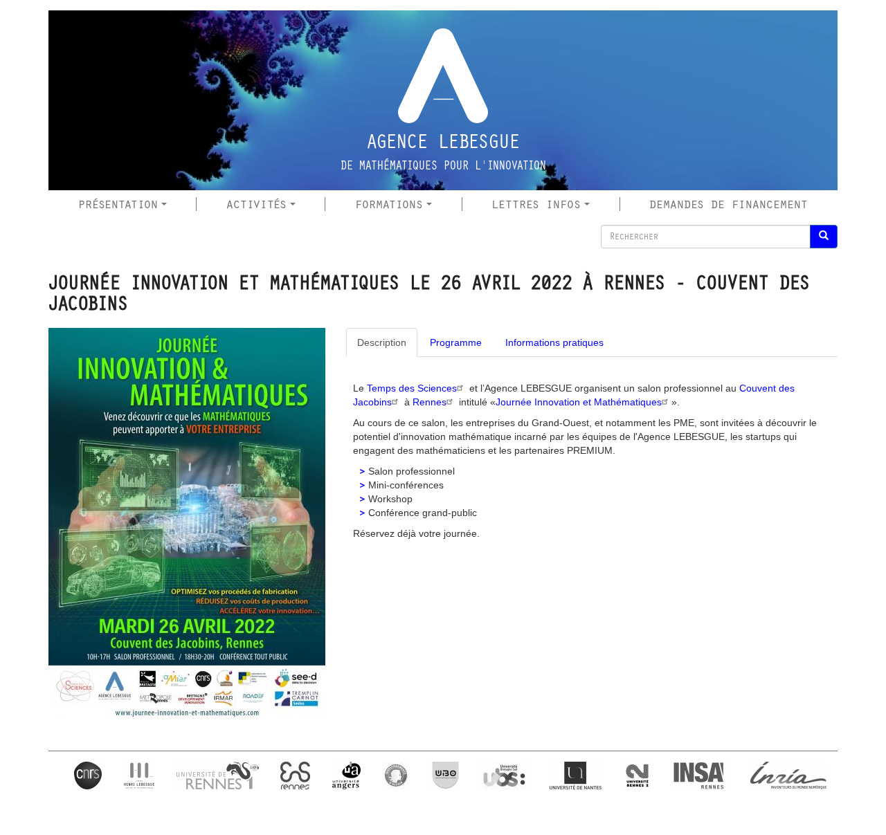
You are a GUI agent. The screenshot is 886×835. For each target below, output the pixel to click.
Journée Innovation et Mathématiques (579, 401)
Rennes (429, 401)
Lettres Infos (536, 204)
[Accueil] (443, 75)
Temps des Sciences (412, 388)
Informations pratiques (554, 342)
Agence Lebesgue (443, 141)
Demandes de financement (728, 204)
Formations (389, 204)
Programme (456, 342)
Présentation (118, 204)
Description (381, 342)
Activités (256, 204)
